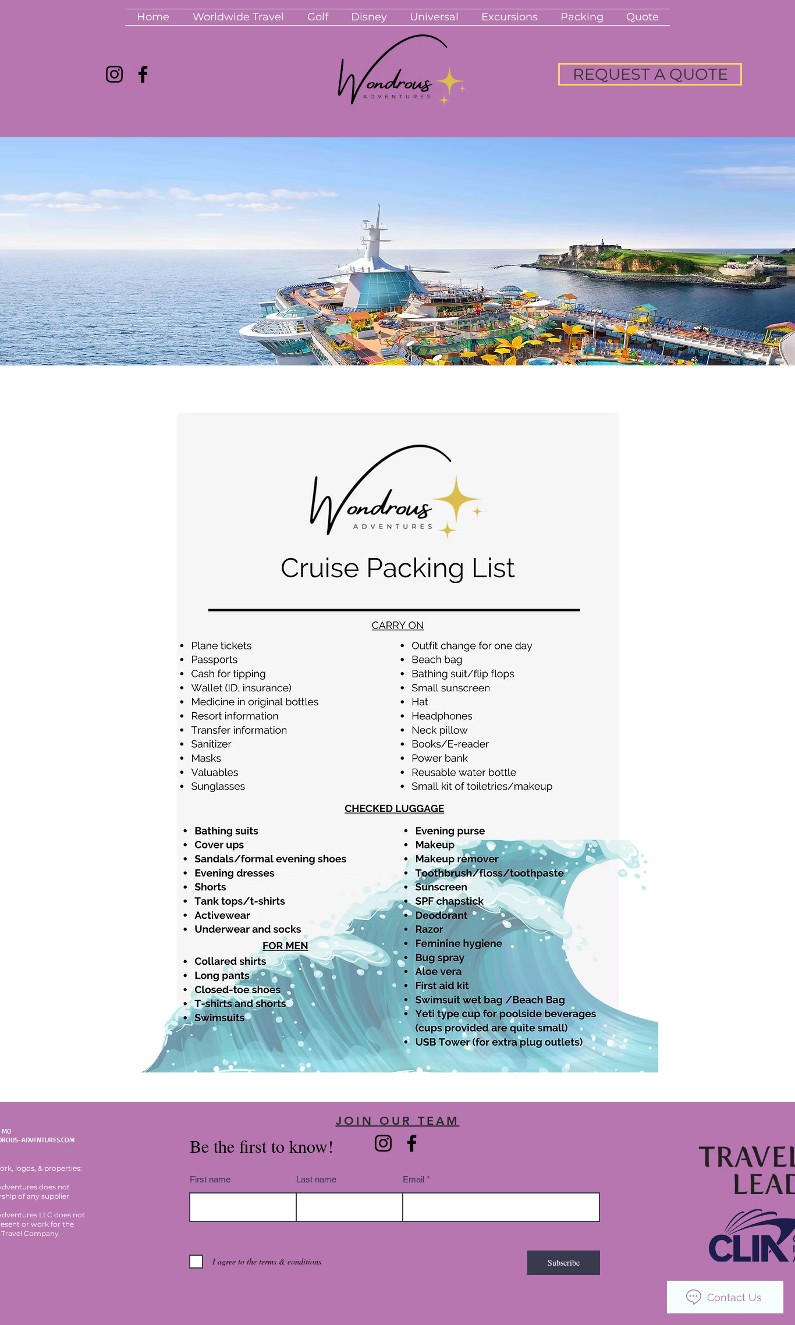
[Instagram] (114, 74)
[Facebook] (143, 74)
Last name (316, 1179)
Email (413, 1179)
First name (210, 1179)
